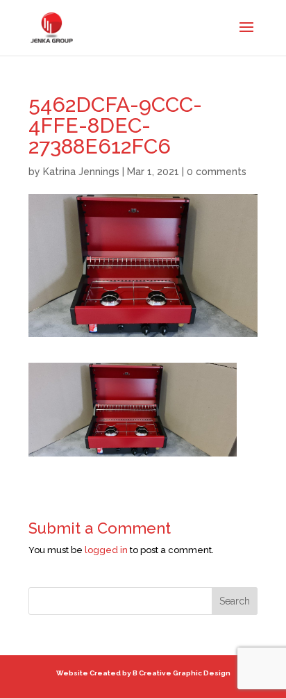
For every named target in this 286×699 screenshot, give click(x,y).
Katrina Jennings (81, 171)
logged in (106, 550)
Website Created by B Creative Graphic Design (143, 673)
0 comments (216, 171)
